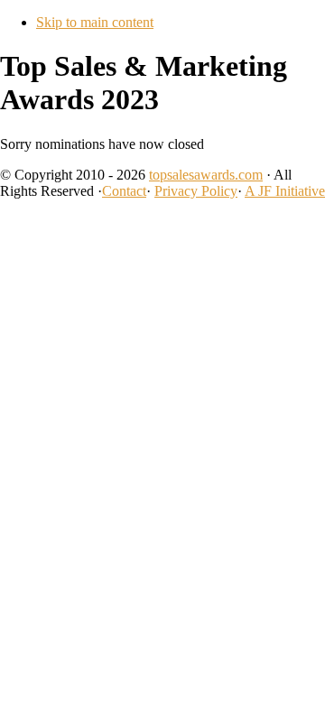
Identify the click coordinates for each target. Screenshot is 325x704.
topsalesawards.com (206, 174)
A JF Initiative (285, 191)
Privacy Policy (195, 191)
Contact (124, 191)
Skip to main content (94, 22)
